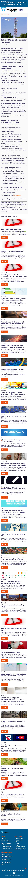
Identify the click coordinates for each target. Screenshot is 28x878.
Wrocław (7, 1)
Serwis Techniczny (20, 846)
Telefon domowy (6, 846)
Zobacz (4, 237)
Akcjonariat (5, 861)
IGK (22, 875)
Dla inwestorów (6, 854)
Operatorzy (19, 840)
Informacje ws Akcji (7, 856)
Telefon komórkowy (7, 848)
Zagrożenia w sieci (20, 850)
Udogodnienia (19, 838)
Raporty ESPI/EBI (6, 862)
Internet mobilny (6, 841)
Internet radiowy (6, 843)
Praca (17, 843)
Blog (17, 845)
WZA (3, 864)
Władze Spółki (5, 858)
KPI (16, 841)
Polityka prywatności (21, 848)
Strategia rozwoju (6, 859)
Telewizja (4, 845)
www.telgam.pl (17, 195)
